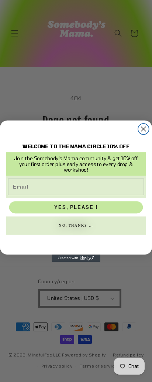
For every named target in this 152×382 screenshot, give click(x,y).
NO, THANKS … (76, 225)
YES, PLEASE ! (75, 207)
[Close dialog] (143, 129)
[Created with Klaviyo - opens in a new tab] (76, 258)
